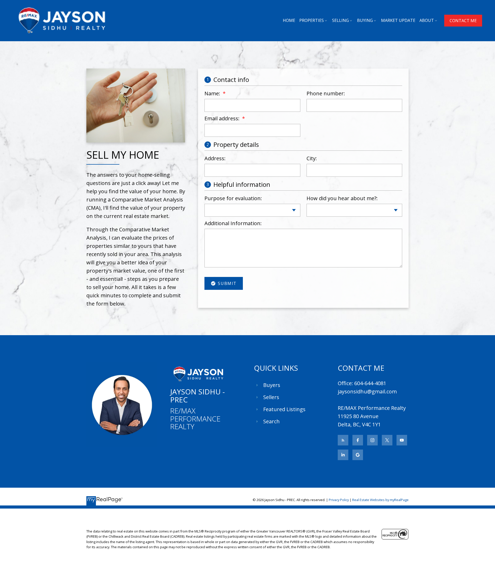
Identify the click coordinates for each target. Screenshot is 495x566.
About (426, 20)
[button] (463, 21)
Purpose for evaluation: (233, 198)
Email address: (222, 118)
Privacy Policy (339, 499)
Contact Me (463, 20)
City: (312, 158)
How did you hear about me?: (342, 198)
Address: (215, 158)
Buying (365, 20)
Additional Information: (233, 223)
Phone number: (326, 93)
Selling (340, 20)
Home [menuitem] (289, 20)
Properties (311, 20)
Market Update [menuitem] (398, 20)
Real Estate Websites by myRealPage (380, 499)
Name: (212, 93)
